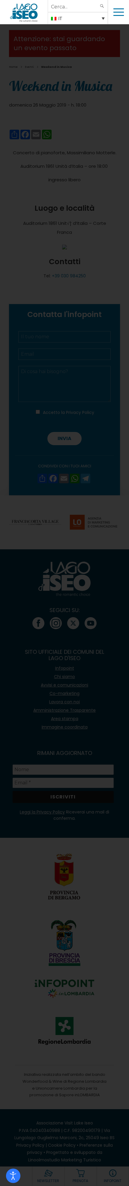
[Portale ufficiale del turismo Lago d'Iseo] (24, 12)
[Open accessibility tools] (13, 1176)
